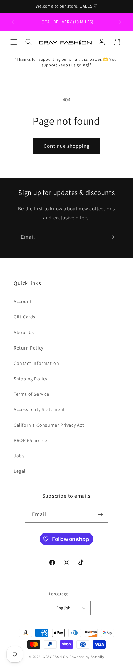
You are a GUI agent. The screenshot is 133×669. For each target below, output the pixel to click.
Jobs (19, 456)
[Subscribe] (111, 237)
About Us (24, 332)
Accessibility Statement (39, 409)
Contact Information (36, 363)
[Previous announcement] (12, 22)
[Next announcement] (120, 22)
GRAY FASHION (55, 656)
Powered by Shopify (86, 656)
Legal (20, 471)
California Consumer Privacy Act (49, 425)
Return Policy (28, 348)
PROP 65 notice (30, 440)
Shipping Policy (30, 378)
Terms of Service (31, 394)
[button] (13, 41)
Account (23, 301)
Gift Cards (24, 317)
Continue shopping (67, 146)
